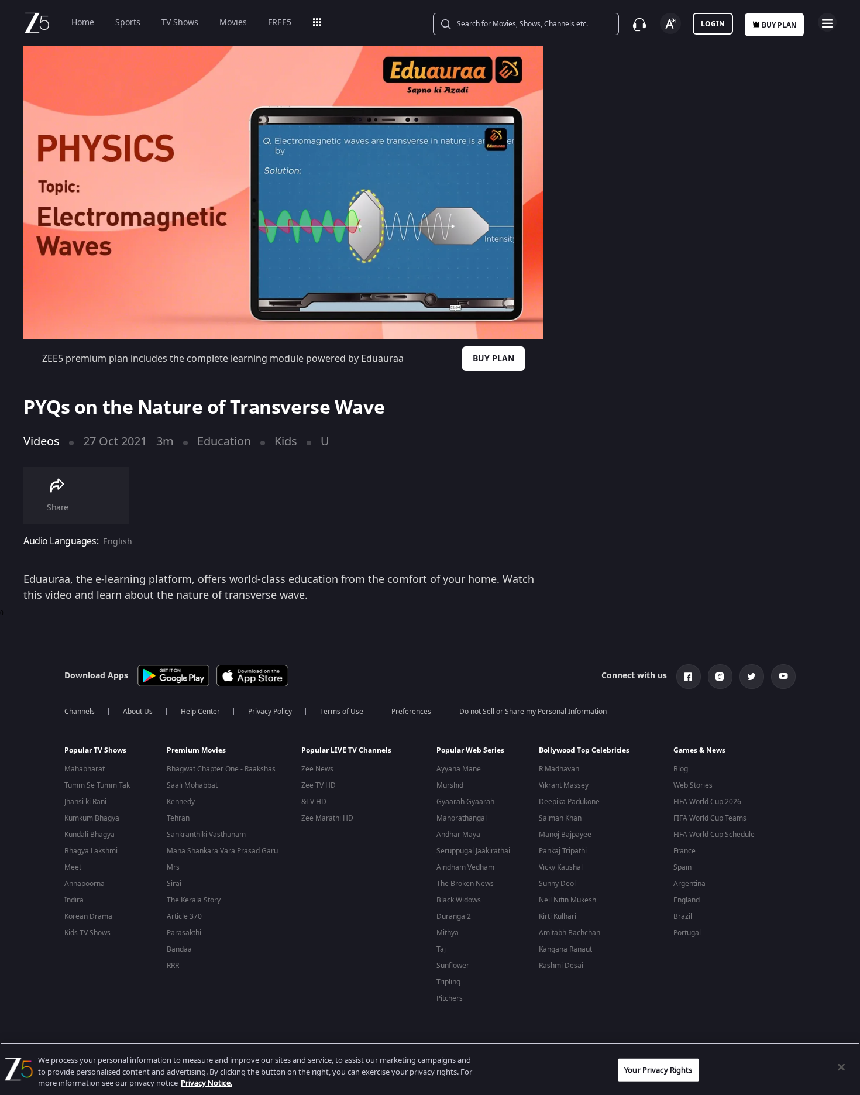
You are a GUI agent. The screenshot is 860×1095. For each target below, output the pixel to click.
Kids (285, 441)
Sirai (174, 883)
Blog (680, 769)
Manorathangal (461, 818)
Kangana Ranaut (565, 949)
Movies (233, 22)
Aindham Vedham (465, 867)
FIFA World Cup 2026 (707, 802)
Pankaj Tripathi (563, 851)
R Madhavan (559, 769)
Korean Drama (88, 916)
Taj (441, 949)
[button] (106, 753)
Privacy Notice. (206, 1083)
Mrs (173, 867)
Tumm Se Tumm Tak (97, 785)
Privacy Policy (270, 711)
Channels (79, 711)
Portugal (687, 933)
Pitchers (449, 998)
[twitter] (751, 676)
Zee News (317, 769)
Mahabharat (84, 769)
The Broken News (465, 883)
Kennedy (181, 802)
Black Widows (458, 900)
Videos (41, 441)
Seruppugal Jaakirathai (473, 851)
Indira (74, 900)
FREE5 (279, 22)
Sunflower (452, 965)
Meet (72, 867)
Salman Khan (560, 818)
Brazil (682, 916)
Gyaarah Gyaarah (465, 802)
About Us (138, 711)
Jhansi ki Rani (85, 802)
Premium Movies (196, 750)
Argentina (689, 883)
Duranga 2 (453, 916)
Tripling (448, 982)
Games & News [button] (699, 750)
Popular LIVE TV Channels (346, 750)
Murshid (449, 785)
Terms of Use (341, 711)
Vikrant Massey (564, 785)
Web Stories (693, 785)
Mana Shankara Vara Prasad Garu (222, 851)
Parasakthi (184, 933)
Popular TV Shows (95, 750)
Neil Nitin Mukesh (567, 900)
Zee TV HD (318, 785)
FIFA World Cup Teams (710, 818)
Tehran (178, 818)
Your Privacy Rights (658, 1069)
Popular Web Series (470, 750)
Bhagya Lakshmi (91, 851)
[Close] (841, 1067)
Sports (127, 22)
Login (713, 24)
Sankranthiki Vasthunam (206, 834)
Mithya (447, 933)
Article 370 (184, 916)
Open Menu (827, 22)
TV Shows (179, 22)
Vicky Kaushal (561, 867)
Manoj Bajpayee (565, 834)
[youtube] (783, 676)
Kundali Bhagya (89, 834)
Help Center (200, 711)
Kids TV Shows (87, 933)
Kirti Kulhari (557, 916)
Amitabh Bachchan (569, 933)
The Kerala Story (194, 900)
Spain (682, 867)
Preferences (411, 711)
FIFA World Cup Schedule (714, 834)
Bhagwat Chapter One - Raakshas (221, 769)
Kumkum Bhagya (91, 818)
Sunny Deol (557, 883)
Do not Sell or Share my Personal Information (533, 711)
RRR (173, 965)
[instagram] (720, 676)
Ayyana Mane (458, 769)
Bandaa (179, 949)
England (686, 900)
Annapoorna (84, 883)
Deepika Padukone (569, 802)
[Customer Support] (639, 24)
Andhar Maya (458, 834)
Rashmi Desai (561, 965)
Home (82, 22)
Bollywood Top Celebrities (584, 750)
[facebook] (688, 676)
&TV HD (313, 802)
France (684, 851)
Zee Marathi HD (327, 818)
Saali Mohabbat (192, 785)
